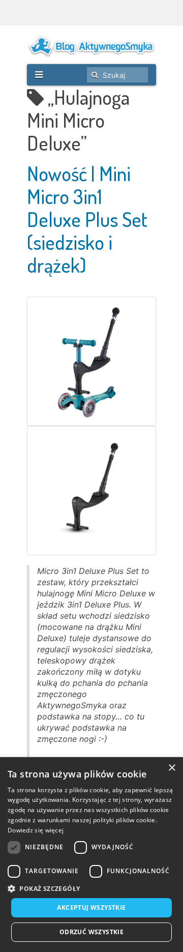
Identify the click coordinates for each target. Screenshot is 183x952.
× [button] (171, 768)
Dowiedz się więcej (36, 830)
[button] (91, 888)
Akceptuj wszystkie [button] (91, 907)
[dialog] (91, 854)
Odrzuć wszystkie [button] (91, 932)
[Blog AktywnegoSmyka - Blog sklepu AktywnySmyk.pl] (91, 46)
